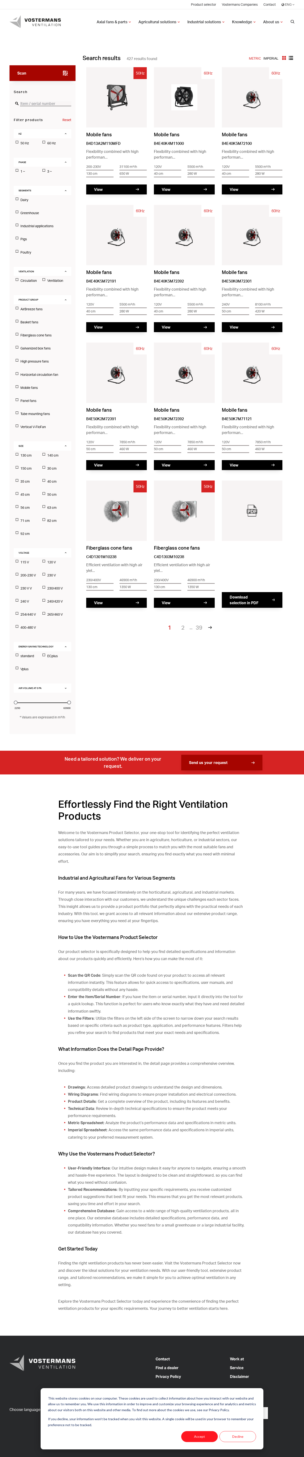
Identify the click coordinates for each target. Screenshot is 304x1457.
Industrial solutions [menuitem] (204, 21)
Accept (199, 1436)
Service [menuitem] (236, 1367)
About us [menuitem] (271, 21)
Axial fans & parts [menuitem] (112, 21)
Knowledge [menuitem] (242, 21)
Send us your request (208, 762)
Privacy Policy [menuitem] (168, 1376)
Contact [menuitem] (269, 4)
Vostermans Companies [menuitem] (240, 4)
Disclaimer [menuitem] (239, 1376)
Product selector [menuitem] (203, 4)
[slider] (16, 702)
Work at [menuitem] (237, 1359)
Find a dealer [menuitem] (167, 1367)
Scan (21, 73)
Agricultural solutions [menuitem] (157, 21)
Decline (237, 1436)
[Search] (292, 21)
